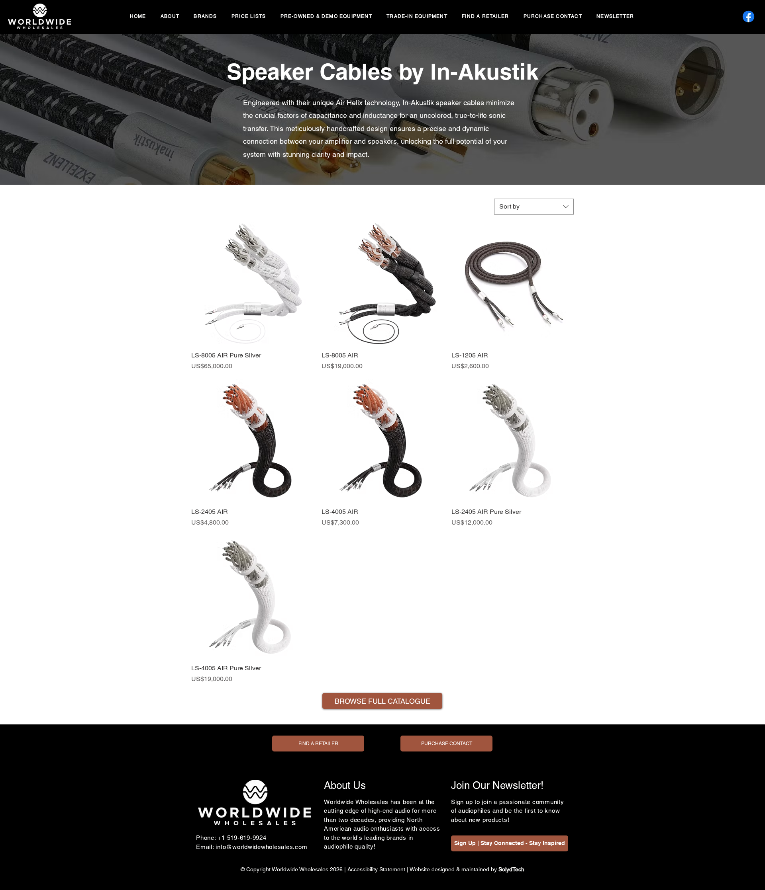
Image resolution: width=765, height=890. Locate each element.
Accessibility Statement (376, 869)
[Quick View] (252, 283)
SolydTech (511, 869)
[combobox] (534, 207)
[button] (205, 17)
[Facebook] (748, 16)
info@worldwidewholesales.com (261, 846)
